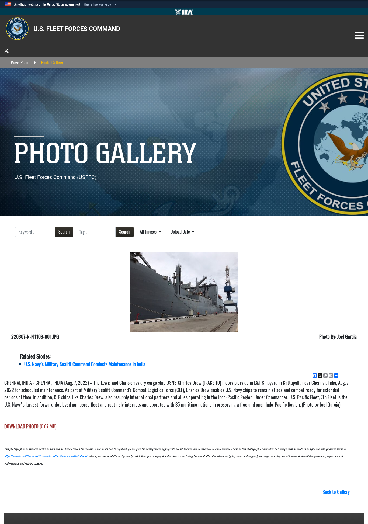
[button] (100, 4)
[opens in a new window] (6, 50)
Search (64, 232)
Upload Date (181, 232)
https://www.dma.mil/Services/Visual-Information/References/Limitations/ (45, 456)
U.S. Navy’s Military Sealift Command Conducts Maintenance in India (84, 364)
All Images (149, 232)
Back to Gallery (336, 491)
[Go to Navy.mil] (184, 11)
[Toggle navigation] (359, 35)
